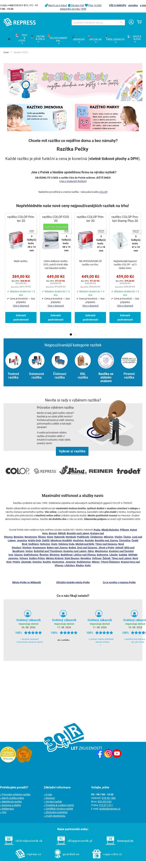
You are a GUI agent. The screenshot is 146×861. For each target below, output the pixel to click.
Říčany (42, 536)
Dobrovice (102, 554)
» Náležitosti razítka (11, 801)
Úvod (6, 52)
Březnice (55, 554)
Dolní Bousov (72, 558)
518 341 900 (109, 798)
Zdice (91, 551)
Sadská (123, 554)
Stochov (27, 547)
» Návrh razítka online (12, 798)
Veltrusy (96, 558)
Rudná (72, 547)
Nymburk (71, 536)
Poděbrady (83, 536)
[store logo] (20, 22)
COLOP (103, 192)
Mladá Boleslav (110, 529)
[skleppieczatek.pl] (74, 845)
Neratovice (31, 536)
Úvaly (54, 544)
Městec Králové (55, 558)
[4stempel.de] (119, 845)
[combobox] (98, 22)
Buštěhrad (66, 554)
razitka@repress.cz (109, 808)
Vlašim (118, 536)
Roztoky (89, 540)
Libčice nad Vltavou (85, 554)
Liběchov (69, 565)
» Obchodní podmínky (56, 812)
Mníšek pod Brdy (84, 544)
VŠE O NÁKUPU (117, 5)
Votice (29, 551)
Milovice (108, 536)
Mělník (62, 533)
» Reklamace (7, 808)
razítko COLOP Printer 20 (21, 219)
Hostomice (58, 561)
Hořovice (45, 544)
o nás (143, 5)
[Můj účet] (131, 22)
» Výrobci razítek (53, 801)
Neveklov (85, 558)
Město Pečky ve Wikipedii (26, 582)
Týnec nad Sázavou (106, 544)
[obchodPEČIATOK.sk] (23, 845)
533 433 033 (104, 801)
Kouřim (47, 561)
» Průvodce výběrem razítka (15, 794)
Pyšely (16, 561)
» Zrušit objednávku (54, 815)
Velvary (23, 558)
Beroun (53, 533)
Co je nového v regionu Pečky (119, 582)
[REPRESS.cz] (28, 859)
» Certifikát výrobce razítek (58, 808)
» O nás (48, 794)
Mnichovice (101, 551)
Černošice (125, 540)
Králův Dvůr (34, 540)
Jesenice (22, 540)
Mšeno (96, 561)
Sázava (18, 554)
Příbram (124, 529)
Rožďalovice (84, 561)
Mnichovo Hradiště (61, 540)
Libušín (113, 554)
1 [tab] (71, 334)
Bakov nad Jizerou (57, 547)
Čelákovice (96, 536)
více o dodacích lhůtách (73, 181)
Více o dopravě (21, 305)
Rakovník (59, 536)
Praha (97, 529)
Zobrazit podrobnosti (21, 317)
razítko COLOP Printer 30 (90, 219)
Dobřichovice (31, 554)
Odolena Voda (66, 544)
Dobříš (45, 540)
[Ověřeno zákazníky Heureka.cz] (8, 761)
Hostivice (78, 540)
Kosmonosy (39, 547)
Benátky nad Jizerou (106, 540)
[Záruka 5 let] (24, 761)
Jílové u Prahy (106, 547)
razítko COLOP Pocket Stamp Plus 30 (125, 219)
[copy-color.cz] (107, 859)
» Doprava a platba (10, 805)
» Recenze (49, 798)
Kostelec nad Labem (75, 551)
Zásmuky (26, 561)
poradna (133, 5)
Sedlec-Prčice (37, 558)
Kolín (88, 565)
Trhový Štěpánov (110, 561)
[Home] (9, 39)
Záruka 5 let (77, 5)
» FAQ (3, 812)
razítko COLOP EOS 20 (55, 219)
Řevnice (44, 554)
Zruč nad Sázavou (87, 547)
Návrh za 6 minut (57, 5)
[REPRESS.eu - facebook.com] (100, 756)
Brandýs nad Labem (78, 533)
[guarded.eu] (66, 859)
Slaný (50, 536)
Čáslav (127, 536)
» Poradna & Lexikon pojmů (59, 805)
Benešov (19, 536)
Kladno (80, 565)
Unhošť (119, 547)
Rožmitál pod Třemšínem (48, 551)
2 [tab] (75, 334)
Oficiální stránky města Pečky (73, 582)
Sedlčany (33, 544)
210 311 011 (106, 805)
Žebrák (106, 558)
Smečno (37, 561)
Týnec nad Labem (121, 558)
